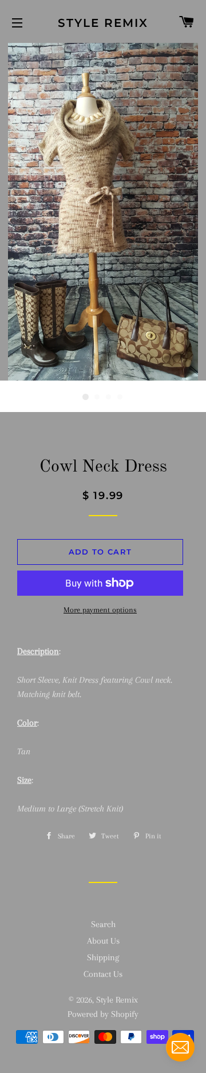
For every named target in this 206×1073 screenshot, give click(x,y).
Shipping (103, 957)
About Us (103, 941)
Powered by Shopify (103, 1014)
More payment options (100, 609)
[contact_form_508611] (180, 1047)
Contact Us (103, 974)
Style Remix (103, 23)
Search (103, 924)
